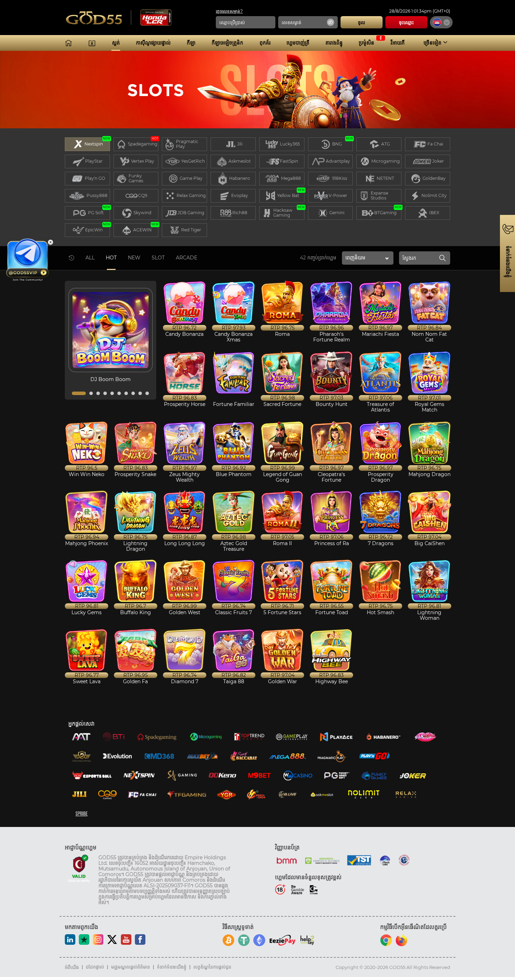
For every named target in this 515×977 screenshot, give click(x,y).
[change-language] (441, 22)
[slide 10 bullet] (147, 393)
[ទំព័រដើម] (68, 43)
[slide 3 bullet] (98, 393)
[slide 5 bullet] (112, 393)
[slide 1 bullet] (79, 393)
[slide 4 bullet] (105, 393)
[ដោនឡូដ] (92, 43)
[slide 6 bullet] (119, 393)
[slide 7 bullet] (126, 393)
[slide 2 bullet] (91, 393)
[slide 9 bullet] (140, 393)
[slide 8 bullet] (133, 393)
